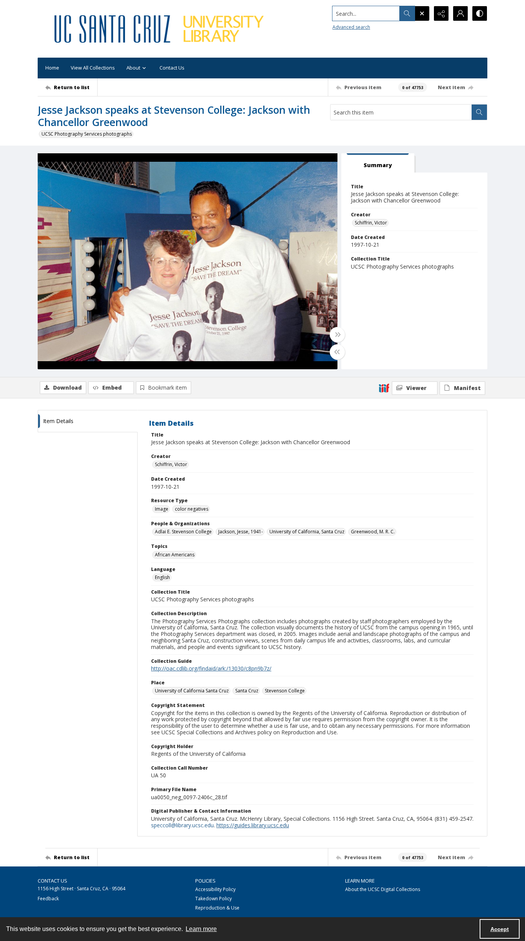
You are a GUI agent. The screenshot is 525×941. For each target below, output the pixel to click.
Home (52, 67)
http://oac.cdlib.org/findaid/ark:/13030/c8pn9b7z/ (211, 668)
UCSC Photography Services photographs (87, 134)
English (162, 577)
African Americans (174, 554)
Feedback (48, 898)
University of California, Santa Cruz (306, 531)
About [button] (133, 67)
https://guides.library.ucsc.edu (252, 825)
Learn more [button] (201, 929)
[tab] (377, 163)
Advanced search (351, 27)
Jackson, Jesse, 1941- (240, 531)
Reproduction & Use (217, 907)
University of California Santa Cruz (192, 690)
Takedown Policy (213, 898)
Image (161, 509)
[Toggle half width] (337, 352)
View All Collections (93, 67)
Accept (499, 929)
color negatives (191, 509)
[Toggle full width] (337, 334)
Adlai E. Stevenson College (183, 531)
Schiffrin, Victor (371, 222)
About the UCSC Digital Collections (382, 889)
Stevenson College (285, 690)
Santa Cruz (246, 690)
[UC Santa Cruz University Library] (160, 29)
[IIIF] (384, 387)
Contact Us (171, 67)
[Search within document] (479, 112)
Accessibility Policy (215, 889)
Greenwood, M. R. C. (373, 531)
